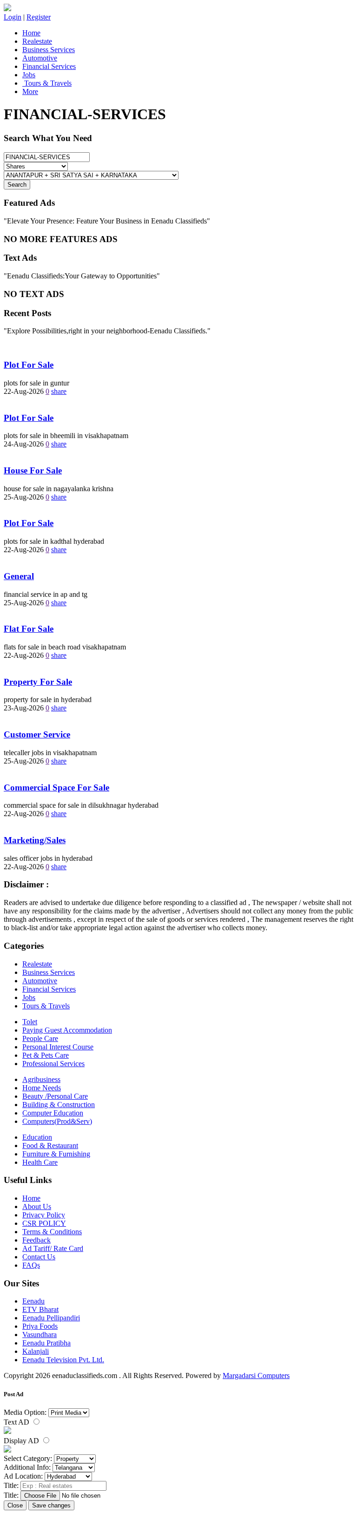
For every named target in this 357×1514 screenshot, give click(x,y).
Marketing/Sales (35, 840)
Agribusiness (41, 1079)
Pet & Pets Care (45, 1055)
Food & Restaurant (50, 1145)
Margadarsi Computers (256, 1375)
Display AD (22, 1441)
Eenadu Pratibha (46, 1343)
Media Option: (25, 1412)
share (58, 391)
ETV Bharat (40, 1309)
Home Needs (41, 1088)
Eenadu (33, 1301)
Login (12, 17)
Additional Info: (27, 1467)
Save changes (51, 1505)
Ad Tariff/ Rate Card (52, 1248)
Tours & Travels (47, 83)
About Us (36, 1206)
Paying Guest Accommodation (67, 1030)
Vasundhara (39, 1334)
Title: (11, 1485)
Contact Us (38, 1257)
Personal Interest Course (57, 1047)
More (30, 91)
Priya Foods (40, 1326)
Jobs (28, 75)
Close (15, 1505)
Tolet (29, 1022)
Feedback (36, 1240)
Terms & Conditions (52, 1232)
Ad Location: (23, 1476)
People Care (40, 1038)
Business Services (48, 50)
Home (31, 33)
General (19, 576)
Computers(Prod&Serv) (57, 1121)
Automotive (39, 58)
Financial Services (49, 66)
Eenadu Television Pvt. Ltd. (63, 1360)
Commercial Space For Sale (56, 787)
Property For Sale (38, 682)
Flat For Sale (28, 629)
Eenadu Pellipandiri (51, 1318)
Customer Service (37, 734)
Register (38, 17)
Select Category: (28, 1458)
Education (37, 1137)
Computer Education (52, 1113)
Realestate (37, 41)
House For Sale (33, 470)
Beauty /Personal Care (55, 1096)
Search (16, 184)
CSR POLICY (44, 1223)
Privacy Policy (43, 1215)
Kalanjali (35, 1351)
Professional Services (53, 1064)
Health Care (40, 1162)
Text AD (17, 1422)
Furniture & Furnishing (56, 1154)
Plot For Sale (28, 365)
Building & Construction (58, 1104)
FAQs (31, 1265)
